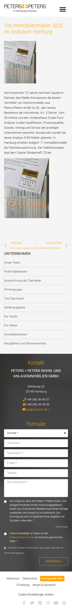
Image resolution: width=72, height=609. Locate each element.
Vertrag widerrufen (52, 578)
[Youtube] (56, 603)
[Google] (64, 603)
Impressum (12, 578)
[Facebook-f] (24, 603)
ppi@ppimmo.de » (38, 409)
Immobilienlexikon (15, 334)
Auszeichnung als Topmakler (22, 280)
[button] (63, 9)
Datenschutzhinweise (22, 537)
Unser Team (12, 262)
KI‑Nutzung (23, 585)
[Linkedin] (40, 603)
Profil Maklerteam (15, 271)
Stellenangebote (14, 307)
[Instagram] (48, 603)
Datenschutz (30, 578)
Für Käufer (11, 316)
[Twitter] (32, 603)
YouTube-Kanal (14, 298)
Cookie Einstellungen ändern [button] (36, 594)
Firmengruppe (13, 289)
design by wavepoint (44, 585)
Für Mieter (11, 325)
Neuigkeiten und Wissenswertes (25, 343)
